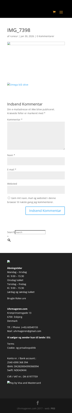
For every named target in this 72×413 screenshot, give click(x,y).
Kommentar (14, 119)
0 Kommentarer (45, 36)
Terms (10, 343)
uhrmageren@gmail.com (27, 331)
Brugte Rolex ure (16, 298)
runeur (14, 36)
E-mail (11, 169)
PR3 (53, 408)
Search (11, 232)
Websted (12, 183)
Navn (11, 155)
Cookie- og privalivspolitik (21, 347)
